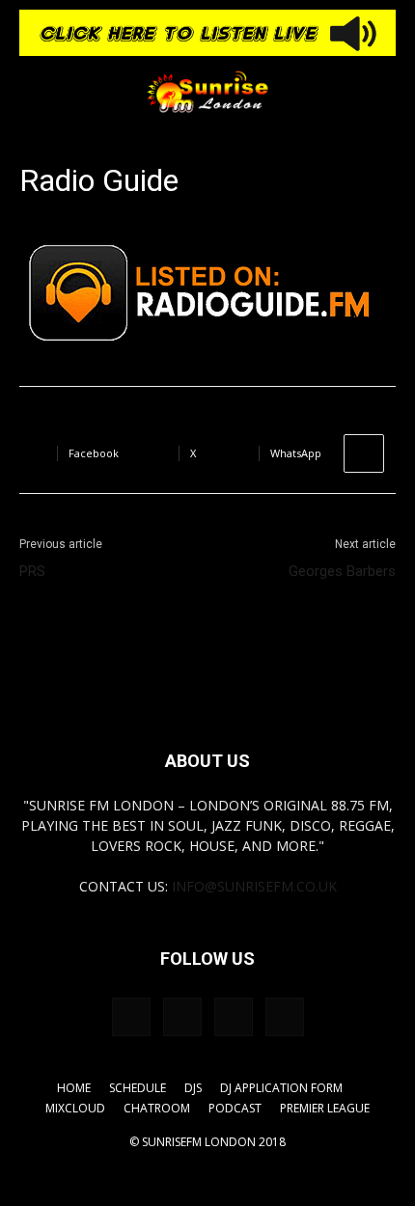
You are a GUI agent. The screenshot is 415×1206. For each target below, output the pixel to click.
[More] (364, 453)
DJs (193, 1088)
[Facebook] (131, 1017)
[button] (33, 92)
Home (74, 1088)
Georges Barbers (342, 571)
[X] (284, 1017)
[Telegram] (233, 1017)
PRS (32, 571)
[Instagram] (182, 1017)
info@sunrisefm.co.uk (254, 886)
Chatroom (157, 1108)
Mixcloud (75, 1108)
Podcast (235, 1108)
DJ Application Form (281, 1088)
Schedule (137, 1088)
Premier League (325, 1108)
